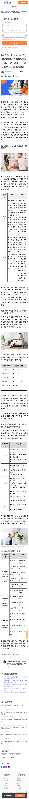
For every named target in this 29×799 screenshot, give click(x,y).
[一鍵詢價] (27, 638)
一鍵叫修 (23, 2)
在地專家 (19, 785)
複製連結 (16, 76)
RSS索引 (19, 788)
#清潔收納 (4, 757)
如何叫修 (19, 781)
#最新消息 (12, 757)
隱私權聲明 (6, 788)
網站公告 (6, 781)
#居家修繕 (4, 754)
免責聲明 (6, 783)
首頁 (2, 11)
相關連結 (9, 667)
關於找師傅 (6, 778)
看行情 (18, 783)
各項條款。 (15, 47)
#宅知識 (11, 754)
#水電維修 (18, 754)
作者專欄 (24, 661)
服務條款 (6, 785)
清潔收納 (7, 11)
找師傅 (18, 778)
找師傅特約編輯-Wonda (9, 71)
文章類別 (14, 6)
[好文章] (7, 2)
